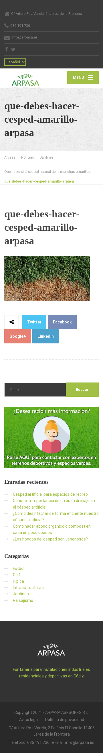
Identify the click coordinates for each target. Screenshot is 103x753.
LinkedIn (45, 336)
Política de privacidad (64, 719)
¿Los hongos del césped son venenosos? (50, 539)
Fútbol (18, 568)
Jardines (21, 594)
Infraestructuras (28, 587)
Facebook (62, 322)
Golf (16, 574)
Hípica (18, 581)
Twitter (34, 322)
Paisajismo (23, 600)
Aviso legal (29, 719)
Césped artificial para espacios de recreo (50, 494)
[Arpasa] (28, 78)
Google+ (17, 336)
